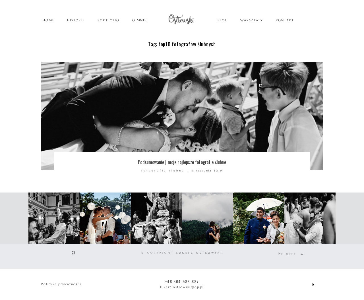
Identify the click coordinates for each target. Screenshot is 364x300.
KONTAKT (285, 20)
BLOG (223, 20)
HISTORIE (76, 20)
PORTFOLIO (108, 20)
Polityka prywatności (61, 284)
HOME (48, 20)
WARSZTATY (251, 20)
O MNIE (139, 20)
